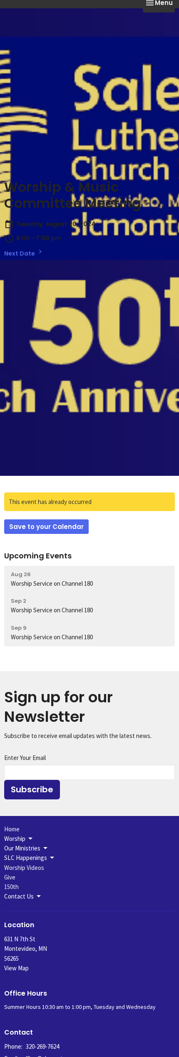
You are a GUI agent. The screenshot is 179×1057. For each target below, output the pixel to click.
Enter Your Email (25, 758)
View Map (16, 968)
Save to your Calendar (46, 526)
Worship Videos (24, 868)
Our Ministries (22, 848)
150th (11, 887)
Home (12, 829)
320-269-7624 (42, 1046)
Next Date (20, 253)
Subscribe (32, 789)
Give (9, 877)
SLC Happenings (25, 858)
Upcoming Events (38, 555)
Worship (14, 839)
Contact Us (19, 896)
